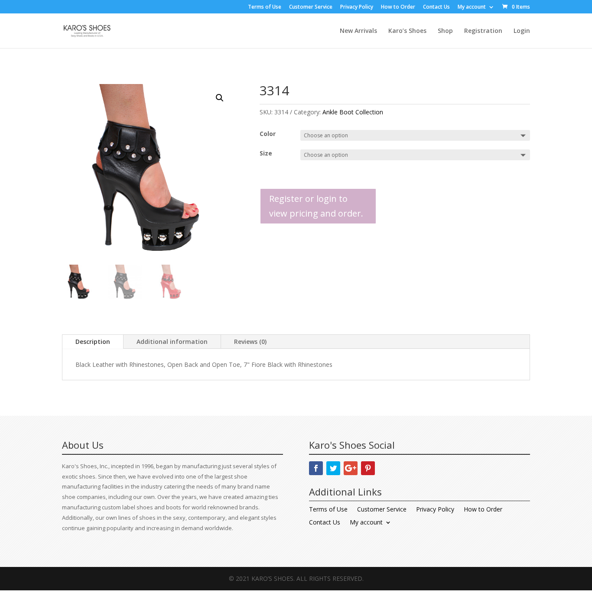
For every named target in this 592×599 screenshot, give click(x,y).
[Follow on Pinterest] (368, 468)
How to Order (398, 7)
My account (472, 7)
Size (266, 153)
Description (92, 341)
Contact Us (436, 7)
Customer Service (310, 7)
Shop (445, 31)
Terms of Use (264, 7)
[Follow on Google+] (351, 468)
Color (268, 134)
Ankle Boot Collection (352, 112)
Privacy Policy (356, 7)
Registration (483, 31)
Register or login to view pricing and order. (316, 206)
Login (522, 31)
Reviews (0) (250, 341)
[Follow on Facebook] (316, 468)
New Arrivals (358, 31)
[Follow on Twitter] (333, 468)
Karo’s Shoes (407, 31)
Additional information (172, 341)
